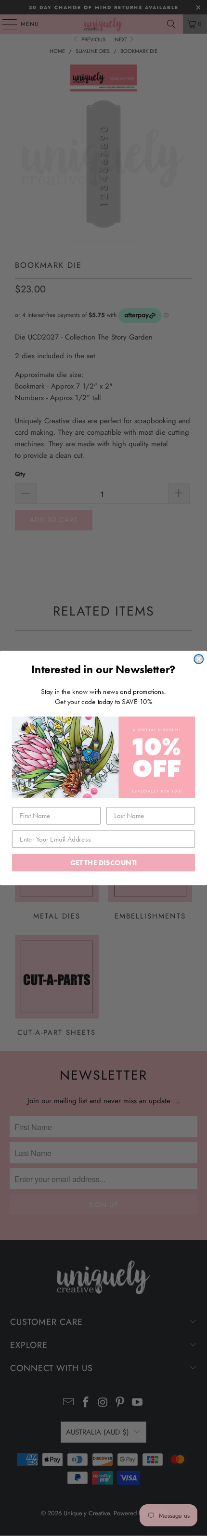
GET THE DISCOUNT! (103, 862)
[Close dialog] (198, 659)
